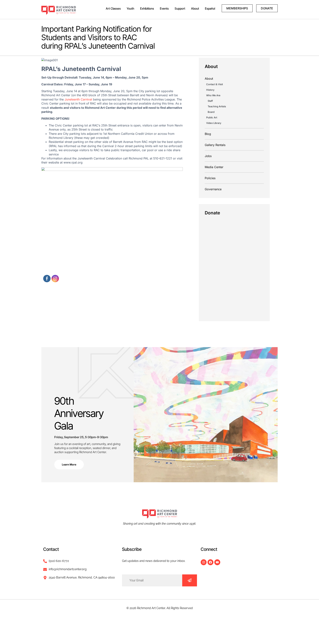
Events (164, 8)
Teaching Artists (217, 106)
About (195, 8)
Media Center (214, 167)
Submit (189, 580)
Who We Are (213, 95)
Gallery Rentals (215, 145)
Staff (210, 100)
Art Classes (113, 8)
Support (180, 8)
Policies (210, 178)
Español (210, 8)
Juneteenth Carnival (78, 99)
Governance (213, 189)
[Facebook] (210, 562)
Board (211, 111)
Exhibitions (147, 8)
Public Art (211, 117)
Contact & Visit (214, 84)
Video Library (213, 122)
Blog (208, 134)
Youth (130, 8)
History (210, 89)
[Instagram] (204, 562)
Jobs (208, 156)
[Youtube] (217, 562)
